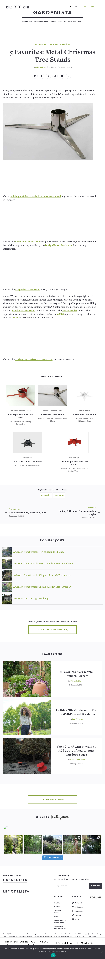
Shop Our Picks (74, 21)
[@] (11, 829)
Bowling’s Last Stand (23, 310)
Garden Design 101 (41, 21)
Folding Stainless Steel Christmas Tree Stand (35, 196)
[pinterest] (11, 7)
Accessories (40, 44)
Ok (53, 955)
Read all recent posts (52, 799)
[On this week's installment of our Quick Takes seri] (72, 844)
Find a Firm (62, 21)
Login (93, 6)
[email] (28, 7)
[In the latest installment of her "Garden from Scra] (52, 844)
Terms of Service (57, 912)
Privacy (56, 916)
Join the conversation (53, 629)
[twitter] (24, 7)
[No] (102, 952)
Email (77, 919)
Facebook (78, 911)
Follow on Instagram (54, 857)
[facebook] (19, 7)
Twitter (78, 915)
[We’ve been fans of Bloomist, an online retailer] (13, 844)
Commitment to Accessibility (60, 921)
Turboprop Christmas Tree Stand (33, 359)
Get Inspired (27, 21)
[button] (72, 6)
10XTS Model (69, 310)
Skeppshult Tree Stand (27, 289)
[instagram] (15, 7)
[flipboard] (7, 7)
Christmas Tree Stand (27, 242)
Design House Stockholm (58, 245)
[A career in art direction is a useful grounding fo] (91, 844)
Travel (53, 21)
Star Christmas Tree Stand (28, 461)
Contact (57, 907)
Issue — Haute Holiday (60, 44)
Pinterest (78, 903)
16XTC (15, 318)
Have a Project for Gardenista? (60, 927)
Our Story (57, 903)
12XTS (60, 314)
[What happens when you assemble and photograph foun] (33, 844)
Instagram (79, 907)
